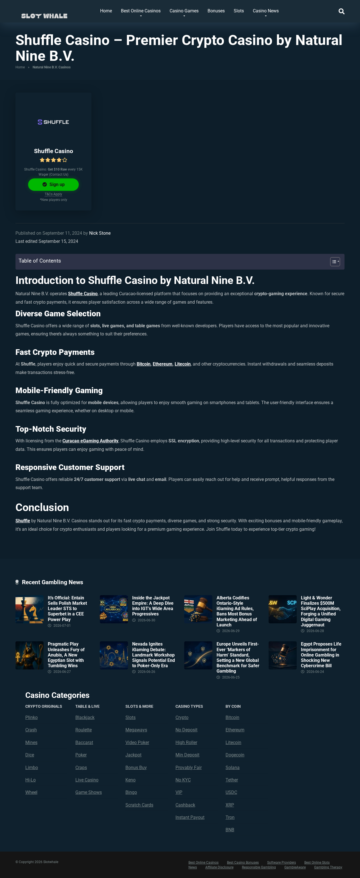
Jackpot (133, 755)
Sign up (56, 184)
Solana (233, 767)
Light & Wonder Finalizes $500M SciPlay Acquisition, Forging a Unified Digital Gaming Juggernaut (321, 611)
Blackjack (84, 717)
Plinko (31, 717)
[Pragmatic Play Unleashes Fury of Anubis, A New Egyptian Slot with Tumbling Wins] (29, 668)
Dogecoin (235, 755)
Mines (31, 742)
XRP (230, 805)
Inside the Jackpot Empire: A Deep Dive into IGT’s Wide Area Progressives (153, 606)
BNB (230, 829)
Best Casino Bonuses (243, 862)
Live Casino (86, 780)
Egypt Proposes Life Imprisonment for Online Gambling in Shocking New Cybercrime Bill (321, 654)
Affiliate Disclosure (219, 867)
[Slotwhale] (44, 13)
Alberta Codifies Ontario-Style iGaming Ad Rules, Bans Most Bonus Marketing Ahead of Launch (237, 611)
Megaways (136, 730)
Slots (239, 11)
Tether (232, 780)
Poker (81, 755)
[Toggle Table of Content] (332, 261)
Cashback (185, 805)
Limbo (31, 767)
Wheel (31, 792)
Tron (230, 817)
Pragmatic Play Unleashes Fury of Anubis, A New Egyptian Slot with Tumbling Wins (66, 654)
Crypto (182, 717)
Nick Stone (100, 233)
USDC (231, 792)
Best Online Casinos (141, 11)
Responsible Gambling (259, 867)
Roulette (83, 730)
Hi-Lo (30, 780)
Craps (81, 767)
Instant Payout (190, 817)
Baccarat (84, 742)
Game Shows (88, 792)
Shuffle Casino (53, 150)
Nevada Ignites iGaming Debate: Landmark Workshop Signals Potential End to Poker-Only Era (153, 654)
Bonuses (216, 11)
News (192, 867)
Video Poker (137, 742)
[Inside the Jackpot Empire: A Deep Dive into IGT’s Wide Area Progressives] (114, 621)
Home (106, 11)
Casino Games (184, 11)
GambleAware (295, 867)
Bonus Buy (136, 767)
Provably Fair (189, 767)
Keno (130, 780)
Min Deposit (187, 755)
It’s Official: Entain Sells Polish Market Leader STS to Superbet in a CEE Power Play (67, 608)
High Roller (186, 742)
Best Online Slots (317, 862)
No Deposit (186, 730)
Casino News (266, 11)
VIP (179, 792)
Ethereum (162, 364)
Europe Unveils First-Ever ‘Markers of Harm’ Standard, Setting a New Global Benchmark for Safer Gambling (238, 657)
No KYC (183, 780)
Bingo (131, 792)
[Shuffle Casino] (53, 122)
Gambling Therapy (328, 867)
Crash (31, 730)
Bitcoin (143, 364)
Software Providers (281, 862)
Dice (29, 755)
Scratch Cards (139, 805)
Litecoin (183, 364)
